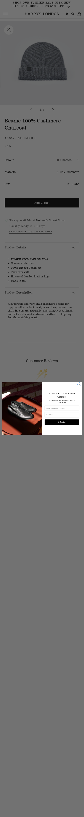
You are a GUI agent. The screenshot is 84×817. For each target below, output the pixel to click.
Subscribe (61, 422)
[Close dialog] (79, 384)
